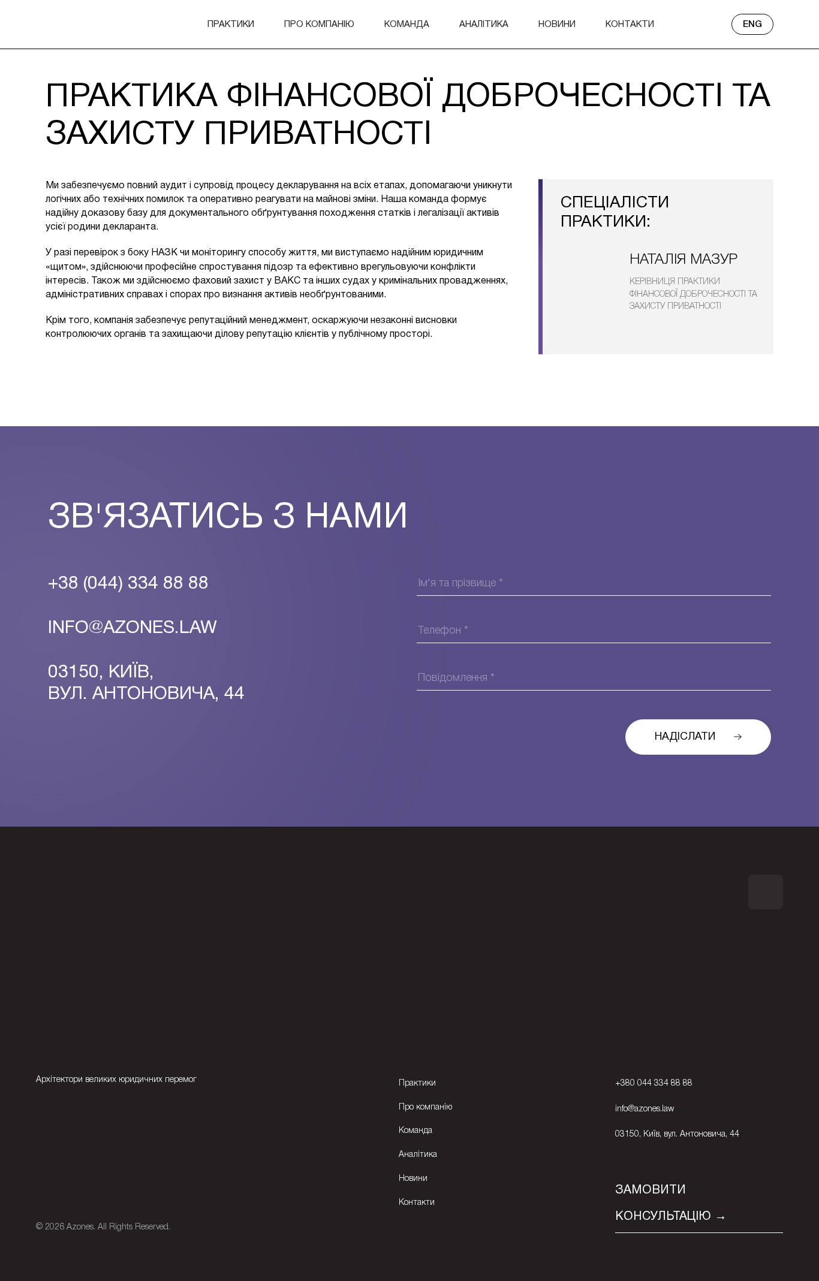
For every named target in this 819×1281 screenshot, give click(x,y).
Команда (406, 24)
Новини (557, 24)
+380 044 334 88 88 (653, 1083)
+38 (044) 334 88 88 (128, 584)
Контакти (630, 24)
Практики (230, 24)
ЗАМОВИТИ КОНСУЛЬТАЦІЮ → (671, 1203)
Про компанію (319, 24)
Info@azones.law (132, 628)
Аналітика (483, 24)
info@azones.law (644, 1109)
